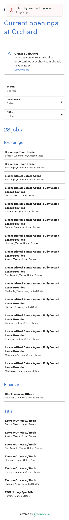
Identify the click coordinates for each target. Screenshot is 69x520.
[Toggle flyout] (62, 102)
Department (13, 99)
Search (11, 86)
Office (10, 112)
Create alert (21, 69)
